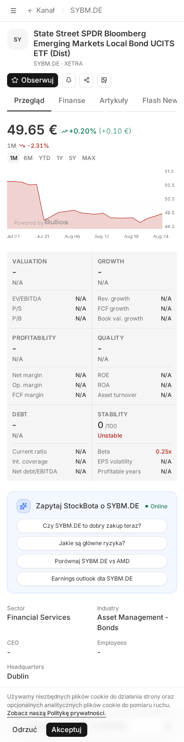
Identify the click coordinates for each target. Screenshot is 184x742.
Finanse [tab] (72, 100)
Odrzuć (24, 729)
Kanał (45, 10)
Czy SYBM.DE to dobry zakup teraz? (92, 525)
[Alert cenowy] (69, 80)
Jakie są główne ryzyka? (92, 543)
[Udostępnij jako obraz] (104, 80)
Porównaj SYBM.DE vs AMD (92, 561)
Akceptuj (66, 729)
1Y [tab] (60, 157)
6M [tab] (28, 157)
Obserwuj (37, 80)
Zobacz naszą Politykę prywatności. (56, 713)
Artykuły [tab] (114, 100)
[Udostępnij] (86, 80)
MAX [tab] (89, 157)
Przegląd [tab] (29, 100)
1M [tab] (13, 157)
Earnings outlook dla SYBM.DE (92, 578)
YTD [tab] (44, 157)
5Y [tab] (72, 157)
